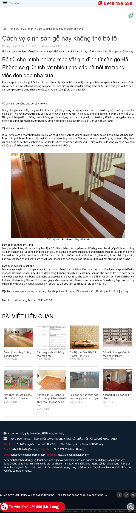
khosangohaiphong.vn (36, 283)
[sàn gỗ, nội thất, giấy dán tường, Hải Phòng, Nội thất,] (37, 16)
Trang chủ (13, 28)
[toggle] (5, 3)
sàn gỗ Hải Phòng (106, 51)
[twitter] (133, 495)
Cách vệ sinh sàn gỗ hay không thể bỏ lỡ (59, 28)
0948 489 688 (118, 3)
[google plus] (126, 495)
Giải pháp (28, 28)
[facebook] (119, 495)
